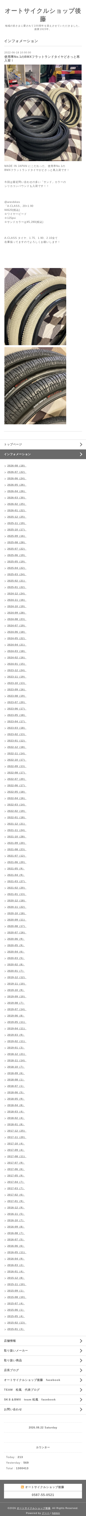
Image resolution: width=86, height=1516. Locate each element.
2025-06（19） (16, 555)
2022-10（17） (16, 759)
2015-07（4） (16, 1303)
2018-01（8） (16, 1124)
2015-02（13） (16, 1322)
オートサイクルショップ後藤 (34, 1508)
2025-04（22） (16, 568)
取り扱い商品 (13, 1360)
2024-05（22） (16, 638)
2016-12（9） (16, 1207)
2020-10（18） (16, 913)
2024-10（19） (16, 606)
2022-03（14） (16, 804)
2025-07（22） (16, 548)
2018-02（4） (16, 1118)
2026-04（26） (16, 491)
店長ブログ (11, 1370)
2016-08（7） (16, 1233)
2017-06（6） (16, 1169)
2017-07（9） (16, 1162)
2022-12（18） (16, 747)
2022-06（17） (16, 785)
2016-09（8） (16, 1226)
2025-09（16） (16, 536)
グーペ (46, 1513)
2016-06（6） (16, 1246)
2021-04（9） (16, 875)
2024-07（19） (16, 625)
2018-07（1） (16, 1086)
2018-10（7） (16, 1066)
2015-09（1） (16, 1290)
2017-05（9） (16, 1175)
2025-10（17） (16, 529)
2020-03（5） (16, 958)
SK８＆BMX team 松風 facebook (30, 1399)
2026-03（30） (16, 497)
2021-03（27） (16, 881)
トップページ (13, 444)
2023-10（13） (16, 683)
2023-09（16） (16, 689)
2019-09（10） (16, 996)
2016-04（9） (16, 1258)
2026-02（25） (16, 504)
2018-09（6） (16, 1073)
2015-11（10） (16, 1284)
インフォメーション (17, 454)
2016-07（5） (16, 1239)
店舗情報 (10, 1340)
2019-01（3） (16, 1047)
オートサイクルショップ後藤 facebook (32, 1379)
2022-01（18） (16, 817)
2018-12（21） (16, 1054)
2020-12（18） (16, 900)
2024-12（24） (16, 593)
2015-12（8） (16, 1278)
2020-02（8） (16, 964)
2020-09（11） (16, 919)
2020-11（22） (16, 907)
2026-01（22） (16, 510)
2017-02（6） (16, 1194)
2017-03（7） (16, 1188)
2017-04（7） (16, 1182)
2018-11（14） (16, 1060)
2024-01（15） (16, 664)
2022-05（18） (16, 791)
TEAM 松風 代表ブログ (22, 1389)
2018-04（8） (16, 1105)
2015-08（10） (16, 1297)
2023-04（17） (16, 721)
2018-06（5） (16, 1092)
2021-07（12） (16, 855)
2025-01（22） (16, 587)
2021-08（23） (16, 849)
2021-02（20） (16, 887)
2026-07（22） (16, 472)
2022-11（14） (16, 753)
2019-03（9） (16, 1035)
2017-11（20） (16, 1137)
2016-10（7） (16, 1220)
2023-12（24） (16, 670)
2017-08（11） (16, 1156)
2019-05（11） (16, 1022)
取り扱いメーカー (16, 1350)
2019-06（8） (16, 1015)
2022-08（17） (16, 772)
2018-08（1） (16, 1079)
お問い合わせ (13, 1409)
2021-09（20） (16, 843)
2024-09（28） (16, 612)
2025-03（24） (16, 574)
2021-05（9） (16, 868)
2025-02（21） (16, 580)
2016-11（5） (16, 1214)
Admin (56, 1513)
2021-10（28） (16, 836)
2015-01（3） (16, 1329)
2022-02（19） (16, 811)
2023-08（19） (16, 696)
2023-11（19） (16, 676)
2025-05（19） (16, 561)
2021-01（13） (16, 894)
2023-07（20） (16, 702)
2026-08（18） (16, 465)
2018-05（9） (16, 1098)
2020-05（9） (16, 945)
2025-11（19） (16, 523)
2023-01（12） (16, 740)
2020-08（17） (16, 926)
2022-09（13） (16, 766)
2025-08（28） (16, 542)
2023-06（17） (16, 708)
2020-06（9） (16, 939)
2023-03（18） (16, 728)
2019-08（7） (16, 1003)
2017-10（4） (16, 1143)
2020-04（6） (16, 951)
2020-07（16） (16, 932)
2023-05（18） (16, 715)
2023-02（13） (16, 734)
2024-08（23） (16, 619)
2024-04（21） (16, 644)
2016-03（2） (16, 1265)
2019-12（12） (16, 977)
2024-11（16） (16, 600)
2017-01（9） (16, 1201)
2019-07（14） (16, 1009)
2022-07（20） (16, 779)
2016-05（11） (16, 1252)
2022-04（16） (16, 798)
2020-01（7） (16, 971)
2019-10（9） (16, 990)
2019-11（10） (16, 983)
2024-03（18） (16, 651)
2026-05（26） (16, 484)
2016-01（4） (16, 1271)
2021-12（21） (16, 823)
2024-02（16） (16, 657)
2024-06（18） (16, 632)
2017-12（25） (16, 1130)
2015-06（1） (16, 1310)
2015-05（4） (16, 1316)
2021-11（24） (16, 830)
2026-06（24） (16, 478)
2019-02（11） (16, 1041)
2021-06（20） (16, 862)
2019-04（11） (16, 1028)
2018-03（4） (16, 1111)
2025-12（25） (16, 516)
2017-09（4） (16, 1150)
